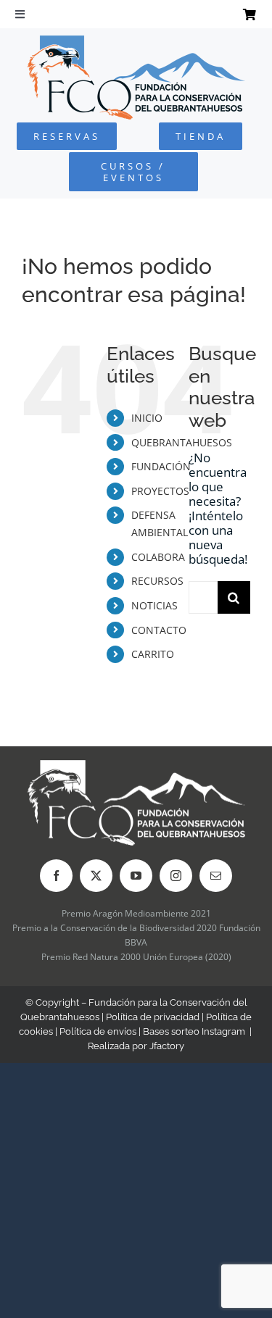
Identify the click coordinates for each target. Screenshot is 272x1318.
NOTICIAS (154, 605)
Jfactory (166, 1045)
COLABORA (158, 557)
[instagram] (176, 875)
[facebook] (56, 875)
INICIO (146, 418)
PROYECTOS (160, 491)
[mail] (215, 875)
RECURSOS (157, 581)
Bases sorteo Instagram (194, 1031)
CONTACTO (158, 630)
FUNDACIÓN (161, 466)
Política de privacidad (152, 1017)
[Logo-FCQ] (136, 41)
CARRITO (152, 654)
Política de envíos (97, 1031)
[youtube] (136, 875)
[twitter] (96, 875)
